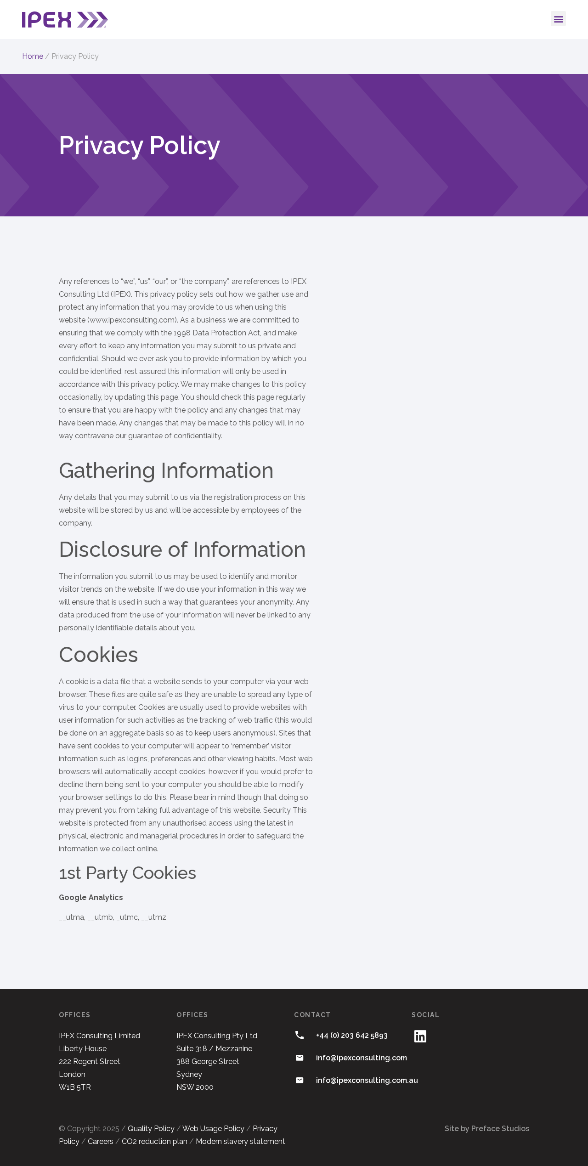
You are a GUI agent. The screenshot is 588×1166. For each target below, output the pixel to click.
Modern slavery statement (240, 1141)
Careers (100, 1141)
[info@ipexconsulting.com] (299, 1057)
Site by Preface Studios (487, 1128)
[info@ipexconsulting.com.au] (299, 1080)
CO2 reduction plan (154, 1141)
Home (32, 56)
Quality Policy (151, 1128)
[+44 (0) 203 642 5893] (299, 1035)
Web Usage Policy (213, 1128)
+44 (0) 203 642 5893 (352, 1035)
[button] (558, 18)
